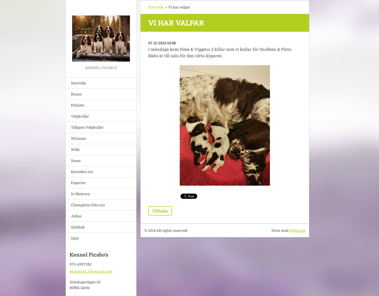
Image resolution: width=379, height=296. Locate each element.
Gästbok (78, 227)
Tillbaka (160, 210)
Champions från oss (88, 204)
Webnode (297, 230)
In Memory (80, 193)
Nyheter (78, 105)
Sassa (76, 160)
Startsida (78, 82)
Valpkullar (80, 116)
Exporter (78, 182)
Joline (76, 215)
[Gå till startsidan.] (101, 32)
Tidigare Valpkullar (87, 127)
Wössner (78, 138)
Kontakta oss (82, 171)
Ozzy (75, 238)
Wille (75, 149)
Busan (76, 94)
